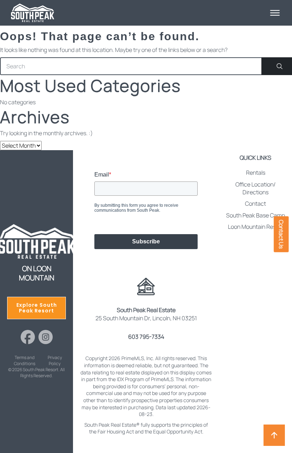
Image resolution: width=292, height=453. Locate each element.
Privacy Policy (55, 361)
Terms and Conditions (24, 361)
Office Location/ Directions (255, 188)
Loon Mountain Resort (255, 227)
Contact (255, 203)
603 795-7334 (146, 337)
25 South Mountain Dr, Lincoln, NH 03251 (146, 314)
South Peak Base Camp (255, 215)
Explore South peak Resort (36, 308)
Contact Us (281, 234)
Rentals (255, 173)
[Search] (276, 66)
